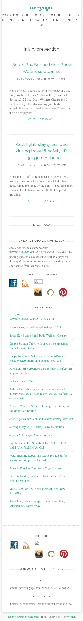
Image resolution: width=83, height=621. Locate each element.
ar (22, 79)
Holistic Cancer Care (21, 381)
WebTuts (71, 616)
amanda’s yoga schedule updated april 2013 (35, 327)
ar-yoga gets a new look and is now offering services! (41, 419)
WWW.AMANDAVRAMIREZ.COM (31, 252)
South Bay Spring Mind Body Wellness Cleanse (38, 335)
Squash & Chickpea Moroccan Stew (31, 435)
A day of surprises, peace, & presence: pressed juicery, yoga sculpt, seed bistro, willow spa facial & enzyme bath (40, 393)
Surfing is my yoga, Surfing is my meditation (36, 427)
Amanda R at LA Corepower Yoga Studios (35, 468)
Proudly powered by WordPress (23, 616)
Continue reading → (41, 119)
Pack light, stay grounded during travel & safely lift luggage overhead (41, 151)
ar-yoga (41, 6)
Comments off (56, 79)
